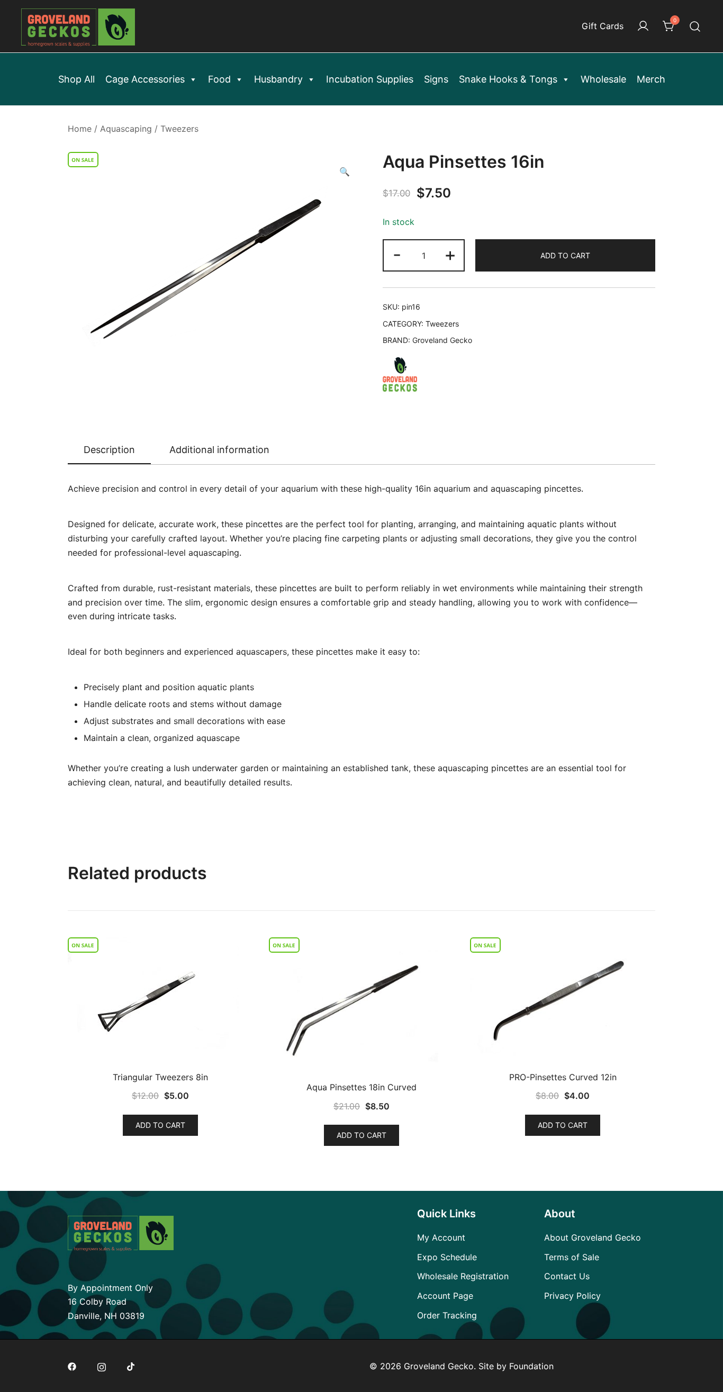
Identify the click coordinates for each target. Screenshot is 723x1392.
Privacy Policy (572, 1295)
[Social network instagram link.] (101, 1366)
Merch (651, 79)
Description (109, 449)
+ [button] (450, 254)
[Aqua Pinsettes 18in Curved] (361, 1007)
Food (219, 79)
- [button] (397, 254)
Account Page (445, 1295)
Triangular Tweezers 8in (160, 1077)
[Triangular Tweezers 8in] (160, 1001)
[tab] (109, 450)
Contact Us (567, 1276)
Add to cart (565, 255)
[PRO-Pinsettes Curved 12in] (562, 1001)
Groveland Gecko (442, 340)
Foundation (531, 1366)
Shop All (76, 79)
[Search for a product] (695, 26)
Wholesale (603, 79)
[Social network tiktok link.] (131, 1366)
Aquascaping (126, 128)
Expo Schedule (447, 1257)
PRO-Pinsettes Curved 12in (563, 1077)
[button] (344, 172)
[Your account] (643, 26)
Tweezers (179, 128)
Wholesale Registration (463, 1276)
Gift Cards (602, 26)
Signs (436, 79)
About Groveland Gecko (592, 1237)
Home (80, 128)
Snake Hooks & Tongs (508, 79)
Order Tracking (447, 1315)
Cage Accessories (145, 79)
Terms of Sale (571, 1257)
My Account (441, 1237)
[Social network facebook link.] (72, 1366)
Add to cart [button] (160, 1124)
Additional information (219, 449)
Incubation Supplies (369, 79)
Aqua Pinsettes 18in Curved (361, 1087)
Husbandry (278, 79)
